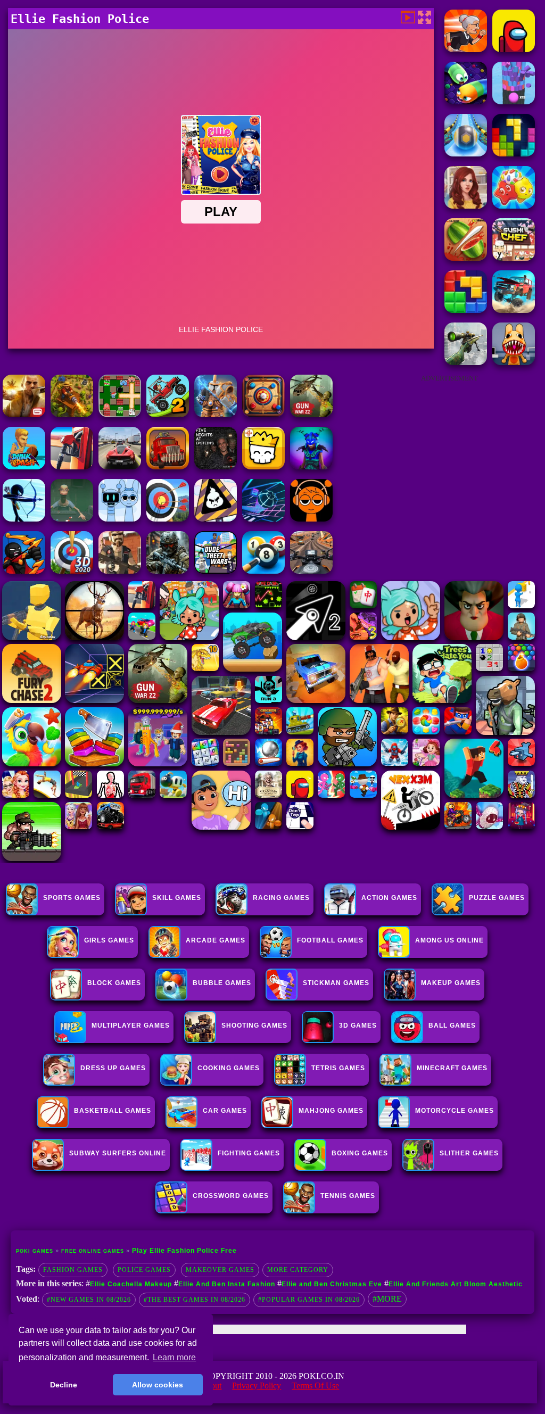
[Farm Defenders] (72, 414)
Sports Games (72, 898)
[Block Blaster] (465, 310)
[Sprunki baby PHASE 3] (311, 518)
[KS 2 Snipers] (465, 362)
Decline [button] (63, 1384)
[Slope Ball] (465, 153)
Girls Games (109, 940)
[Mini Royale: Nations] (311, 466)
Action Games (389, 898)
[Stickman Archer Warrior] (24, 518)
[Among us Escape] (513, 49)
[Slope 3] (263, 518)
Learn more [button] (174, 1357)
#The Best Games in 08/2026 (194, 1299)
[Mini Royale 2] (119, 570)
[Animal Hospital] (513, 362)
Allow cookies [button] (157, 1384)
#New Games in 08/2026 (89, 1299)
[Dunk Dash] (24, 466)
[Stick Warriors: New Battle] (24, 570)
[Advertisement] (449, 455)
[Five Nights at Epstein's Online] (215, 466)
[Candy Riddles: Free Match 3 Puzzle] (513, 205)
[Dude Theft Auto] (215, 570)
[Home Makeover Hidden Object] (465, 205)
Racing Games (281, 898)
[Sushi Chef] (513, 257)
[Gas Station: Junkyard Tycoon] (72, 466)
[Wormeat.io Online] (465, 101)
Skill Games (176, 898)
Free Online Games (92, 1251)
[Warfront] (167, 570)
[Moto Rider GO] (311, 570)
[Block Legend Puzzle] (513, 153)
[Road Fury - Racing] (513, 310)
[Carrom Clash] (263, 414)
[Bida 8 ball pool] (263, 570)
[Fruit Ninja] (465, 257)
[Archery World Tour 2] (167, 518)
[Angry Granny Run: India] (465, 49)
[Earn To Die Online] (167, 466)
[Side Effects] (72, 518)
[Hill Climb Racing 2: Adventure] (167, 414)
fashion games (73, 1270)
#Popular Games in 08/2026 (309, 1299)
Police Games (144, 1270)
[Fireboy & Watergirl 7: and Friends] (263, 466)
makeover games (220, 1270)
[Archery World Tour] (72, 570)
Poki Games (34, 1251)
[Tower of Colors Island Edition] (513, 101)
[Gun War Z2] (311, 414)
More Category (297, 1270)
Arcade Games (215, 940)
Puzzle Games (497, 898)
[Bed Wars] (215, 414)
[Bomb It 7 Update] (119, 414)
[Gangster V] (24, 414)
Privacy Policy (256, 1385)
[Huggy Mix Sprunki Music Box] (119, 518)
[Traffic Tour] (119, 466)
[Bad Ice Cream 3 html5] (215, 518)
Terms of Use (315, 1385)
